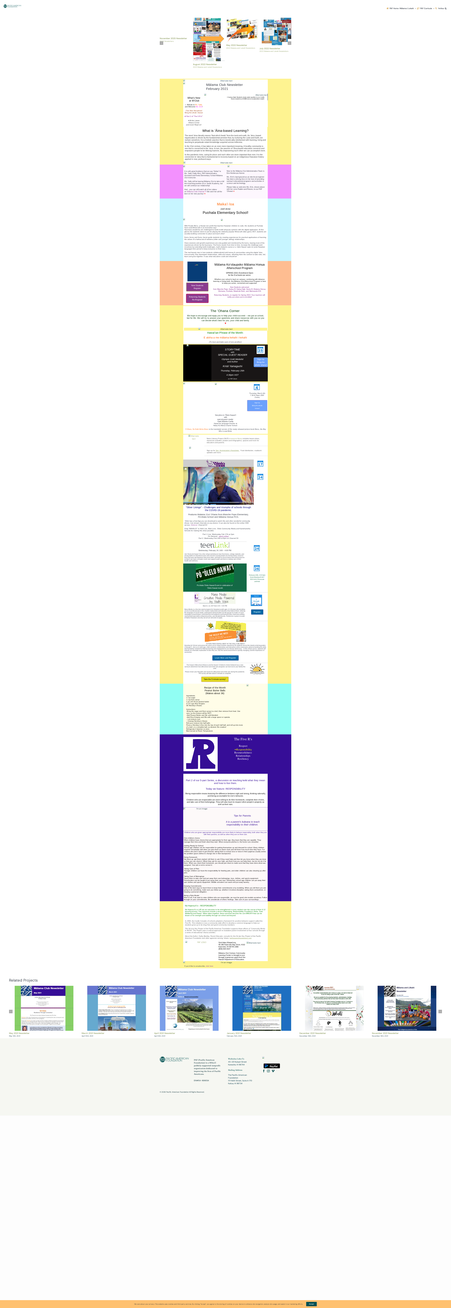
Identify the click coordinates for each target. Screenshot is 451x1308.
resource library (236, 438)
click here (209, 966)
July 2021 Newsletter (164, 1033)
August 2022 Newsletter (205, 64)
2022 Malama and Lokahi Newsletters (207, 67)
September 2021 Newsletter (95, 1033)
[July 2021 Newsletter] (189, 987)
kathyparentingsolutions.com (241, 938)
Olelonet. (194, 525)
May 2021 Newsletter (309, 1033)
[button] (446, 8)
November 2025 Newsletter (173, 38)
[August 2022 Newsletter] (209, 19)
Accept (311, 1304)
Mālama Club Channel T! (196, 192)
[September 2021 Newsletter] (116, 987)
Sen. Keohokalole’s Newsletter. (227, 450)
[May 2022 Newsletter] (242, 19)
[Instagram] (268, 1071)
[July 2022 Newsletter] (275, 19)
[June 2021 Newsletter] (261, 987)
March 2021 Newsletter (383, 1033)
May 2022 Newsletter (236, 45)
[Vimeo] (273, 1071)
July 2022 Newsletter (269, 48)
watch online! (224, 536)
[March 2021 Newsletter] (407, 987)
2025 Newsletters (167, 41)
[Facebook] (263, 1071)
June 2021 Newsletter (237, 1033)
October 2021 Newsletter (21, 1033)
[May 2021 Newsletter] (334, 987)
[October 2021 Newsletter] (44, 987)
